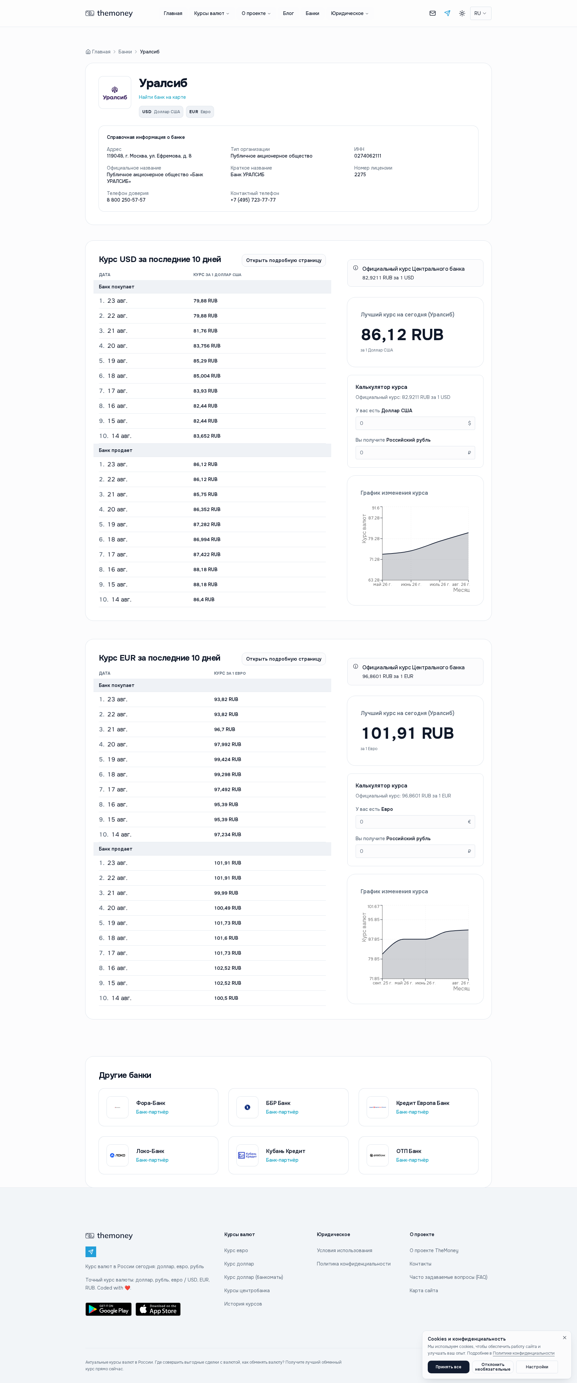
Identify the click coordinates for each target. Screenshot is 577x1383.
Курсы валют (209, 13)
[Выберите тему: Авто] (462, 13)
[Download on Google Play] (108, 1309)
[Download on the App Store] (159, 1309)
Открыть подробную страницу (284, 260)
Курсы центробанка (247, 1291)
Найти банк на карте (162, 97)
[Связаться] (432, 13)
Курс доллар (239, 1264)
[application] (415, 548)
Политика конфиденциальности (354, 1264)
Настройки (537, 1367)
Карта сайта (424, 1291)
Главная (173, 13)
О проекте (254, 13)
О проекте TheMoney (434, 1250)
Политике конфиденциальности (524, 1353)
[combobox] (481, 13)
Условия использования (344, 1250)
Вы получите (393, 440)
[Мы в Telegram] (447, 13)
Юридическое (347, 13)
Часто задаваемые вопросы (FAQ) (449, 1277)
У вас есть (384, 411)
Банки (312, 13)
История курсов (243, 1304)
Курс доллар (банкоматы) (253, 1277)
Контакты (420, 1264)
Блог (288, 13)
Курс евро (236, 1250)
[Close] (564, 1337)
